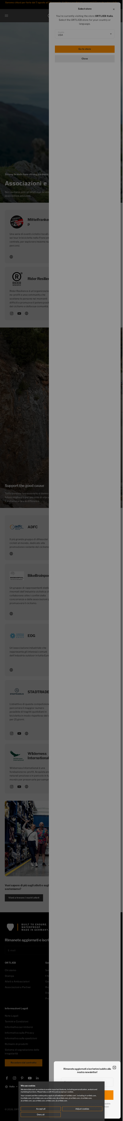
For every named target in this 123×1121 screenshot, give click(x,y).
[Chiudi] (114, 1067)
